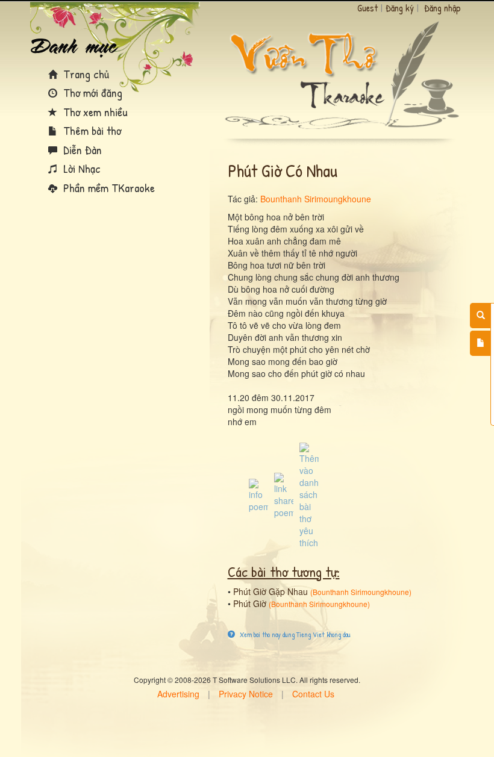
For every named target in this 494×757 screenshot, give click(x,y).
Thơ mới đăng (91, 92)
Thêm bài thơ (90, 130)
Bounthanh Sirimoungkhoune (315, 199)
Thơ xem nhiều (94, 112)
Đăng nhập (442, 7)
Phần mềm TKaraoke (107, 187)
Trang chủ (84, 74)
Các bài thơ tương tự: (284, 571)
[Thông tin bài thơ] (258, 494)
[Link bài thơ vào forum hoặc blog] (283, 494)
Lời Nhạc (80, 168)
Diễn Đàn (81, 150)
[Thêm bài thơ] (480, 343)
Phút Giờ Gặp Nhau (270, 591)
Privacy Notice (246, 694)
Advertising (178, 694)
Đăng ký (400, 7)
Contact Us (313, 694)
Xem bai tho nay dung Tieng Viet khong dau (294, 634)
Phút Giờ (249, 603)
